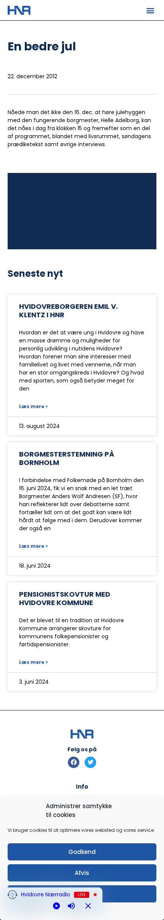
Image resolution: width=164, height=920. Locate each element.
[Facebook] (73, 762)
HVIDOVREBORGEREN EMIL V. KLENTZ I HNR (68, 311)
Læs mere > (33, 406)
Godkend (82, 852)
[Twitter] (90, 762)
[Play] (56, 905)
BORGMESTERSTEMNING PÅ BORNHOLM (66, 458)
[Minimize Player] (88, 905)
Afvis (82, 873)
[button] (150, 10)
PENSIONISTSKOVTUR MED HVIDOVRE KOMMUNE (64, 598)
